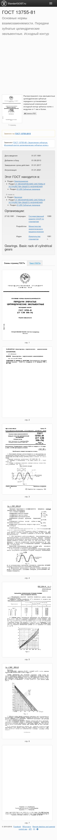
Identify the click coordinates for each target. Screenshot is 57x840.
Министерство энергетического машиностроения (36, 229)
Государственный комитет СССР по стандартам (36, 219)
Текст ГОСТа (34, 263)
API (30, 829)
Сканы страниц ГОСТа (14, 263)
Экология (18, 197)
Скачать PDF (31, 113)
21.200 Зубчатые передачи (28, 189)
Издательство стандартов (34, 237)
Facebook (17, 826)
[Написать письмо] (34, 829)
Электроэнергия (21, 181)
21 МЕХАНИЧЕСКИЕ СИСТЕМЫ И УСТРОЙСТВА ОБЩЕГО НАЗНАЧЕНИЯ (27, 185)
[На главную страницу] (4, 3)
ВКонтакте (27, 826)
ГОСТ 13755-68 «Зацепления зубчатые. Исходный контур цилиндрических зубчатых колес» (26, 143)
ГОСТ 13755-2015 (23, 133)
